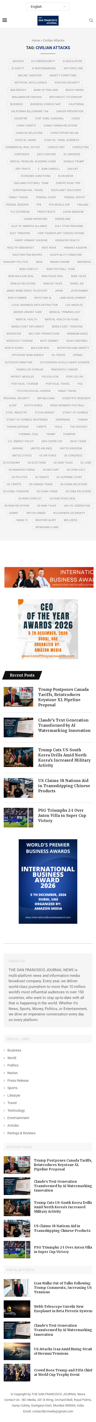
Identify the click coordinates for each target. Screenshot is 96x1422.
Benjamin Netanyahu (27, 97)
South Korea (33, 405)
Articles (13, 1125)
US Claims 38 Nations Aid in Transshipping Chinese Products (64, 785)
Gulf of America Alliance (29, 226)
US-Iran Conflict (30, 498)
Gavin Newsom (73, 211)
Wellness (71, 520)
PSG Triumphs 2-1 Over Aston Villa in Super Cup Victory (62, 815)
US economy (11, 462)
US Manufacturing (22, 469)
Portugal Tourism (24, 383)
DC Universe (72, 154)
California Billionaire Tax (29, 111)
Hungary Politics (15, 262)
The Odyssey (79, 426)
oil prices (58, 355)
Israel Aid (77, 283)
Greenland (62, 219)
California (76, 104)
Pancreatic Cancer (64, 369)
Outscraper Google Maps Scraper (65, 362)
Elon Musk (65, 176)
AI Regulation (72, 61)
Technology (16, 1110)
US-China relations (73, 484)
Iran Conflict (29, 269)
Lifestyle (13, 1095)
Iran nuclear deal (21, 276)
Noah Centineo (77, 340)
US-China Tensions (16, 491)
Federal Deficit (74, 197)
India (39, 262)
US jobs (85, 462)
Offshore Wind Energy (28, 355)
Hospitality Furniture (66, 254)
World (11, 1058)
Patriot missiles (22, 376)
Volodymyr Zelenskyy (69, 513)
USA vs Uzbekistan (77, 505)
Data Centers (46, 154)
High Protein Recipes (27, 254)
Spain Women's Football (67, 405)
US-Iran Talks (46, 505)
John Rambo (79, 290)
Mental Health (26, 319)
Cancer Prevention (69, 111)
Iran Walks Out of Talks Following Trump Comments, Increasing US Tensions (63, 1287)
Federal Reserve (17, 204)
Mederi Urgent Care (28, 312)
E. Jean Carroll (49, 169)
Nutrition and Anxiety (73, 348)
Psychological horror (34, 391)
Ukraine (17, 448)
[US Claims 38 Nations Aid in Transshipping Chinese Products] (18, 788)
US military (51, 469)
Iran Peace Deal (52, 276)
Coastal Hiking (26, 140)
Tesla (58, 426)
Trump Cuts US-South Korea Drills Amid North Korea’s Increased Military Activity (64, 758)
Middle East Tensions (67, 326)
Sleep (13, 405)
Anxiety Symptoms (63, 75)
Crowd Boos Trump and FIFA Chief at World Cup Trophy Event (63, 1372)
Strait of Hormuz (75, 412)
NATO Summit (49, 340)
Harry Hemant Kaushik (31, 240)
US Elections (37, 462)
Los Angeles (74, 305)
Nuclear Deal (40, 348)
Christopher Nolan (64, 133)
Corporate (22, 154)
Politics (12, 1065)
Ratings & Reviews (21, 1133)
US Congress (73, 455)
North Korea (14, 348)
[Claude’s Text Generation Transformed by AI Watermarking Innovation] (18, 727)
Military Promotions (44, 333)
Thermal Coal (28, 434)
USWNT (14, 513)
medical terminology (64, 312)
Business (16, 104)
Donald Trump (74, 161)
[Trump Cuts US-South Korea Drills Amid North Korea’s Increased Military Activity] (18, 757)
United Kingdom (71, 448)
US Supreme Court (69, 477)
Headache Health (67, 240)
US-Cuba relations (78, 491)
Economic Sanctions (36, 176)
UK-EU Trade (78, 441)
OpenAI (77, 355)
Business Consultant (45, 104)
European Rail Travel (28, 190)
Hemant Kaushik (75, 247)
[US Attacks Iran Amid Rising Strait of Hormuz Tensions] (17, 1351)
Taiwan (82, 419)
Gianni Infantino (36, 219)
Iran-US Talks (53, 283)
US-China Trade (47, 491)
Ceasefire (21, 118)
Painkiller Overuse (30, 369)
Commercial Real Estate (22, 147)
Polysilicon (50, 376)
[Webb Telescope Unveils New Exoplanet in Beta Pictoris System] (17, 1309)
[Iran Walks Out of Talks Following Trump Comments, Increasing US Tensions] (17, 1287)
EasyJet (73, 169)
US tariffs (14, 484)
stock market (45, 412)
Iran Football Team (60, 269)
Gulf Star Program (69, 226)
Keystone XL (43, 297)
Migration (13, 333)
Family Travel (19, 197)
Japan (59, 290)
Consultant (56, 147)
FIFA (38, 204)
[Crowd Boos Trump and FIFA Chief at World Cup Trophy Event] (17, 1372)
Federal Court (46, 197)
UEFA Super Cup (52, 441)
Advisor (18, 61)
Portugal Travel (58, 383)
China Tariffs (26, 125)
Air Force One (73, 68)
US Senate (42, 477)
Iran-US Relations (23, 283)
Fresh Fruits (46, 211)
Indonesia (84, 262)
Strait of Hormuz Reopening (27, 419)
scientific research (76, 398)
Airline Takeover (30, 75)
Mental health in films (62, 319)
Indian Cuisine (60, 262)
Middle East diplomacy (27, 326)
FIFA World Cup (59, 204)
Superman (62, 419)
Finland (82, 204)
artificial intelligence (30, 82)
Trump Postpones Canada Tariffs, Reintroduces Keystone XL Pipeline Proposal (63, 697)
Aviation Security (67, 82)
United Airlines (41, 448)
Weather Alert (45, 520)
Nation (12, 1073)
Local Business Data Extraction (34, 305)
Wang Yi (22, 520)
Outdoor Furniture (18, 362)
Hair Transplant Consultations (61, 233)
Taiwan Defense (17, 426)
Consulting (80, 147)
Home (36, 40)
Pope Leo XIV (74, 376)
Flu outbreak (20, 211)
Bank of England (46, 90)
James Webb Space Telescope (26, 290)
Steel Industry (16, 412)
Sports (12, 1088)
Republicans (46, 398)
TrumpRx (69, 434)
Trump (50, 434)
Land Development (72, 297)
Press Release (18, 1080)
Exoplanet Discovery (66, 190)
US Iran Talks (63, 462)
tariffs (41, 426)
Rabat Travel (67, 391)
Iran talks (78, 276)
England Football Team (31, 183)
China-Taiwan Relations (60, 125)
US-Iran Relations (17, 505)
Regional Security (16, 398)
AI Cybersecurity (43, 61)
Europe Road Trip (68, 183)
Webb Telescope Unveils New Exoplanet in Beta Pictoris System (63, 1309)
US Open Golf (75, 469)
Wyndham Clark (47, 527)
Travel (11, 1103)
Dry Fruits (23, 169)
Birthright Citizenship (65, 97)
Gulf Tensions (20, 233)
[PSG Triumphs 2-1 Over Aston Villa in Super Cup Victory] (18, 817)
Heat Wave (49, 247)
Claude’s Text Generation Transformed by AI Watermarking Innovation (64, 725)
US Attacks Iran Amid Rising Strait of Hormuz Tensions (63, 1351)
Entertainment (18, 1118)
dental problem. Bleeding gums (33, 161)
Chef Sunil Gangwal (49, 118)
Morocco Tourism (19, 340)
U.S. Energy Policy (21, 441)
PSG (80, 383)
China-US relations (29, 133)
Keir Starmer (17, 297)
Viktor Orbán (36, 513)
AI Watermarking (44, 68)
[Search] (91, 21)
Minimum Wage (77, 333)
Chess (75, 118)
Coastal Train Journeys (61, 140)
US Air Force (48, 455)
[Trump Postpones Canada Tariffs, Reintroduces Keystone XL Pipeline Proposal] (18, 697)
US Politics (20, 477)
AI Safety (17, 68)
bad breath (18, 90)
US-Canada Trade (41, 484)
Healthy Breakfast (20, 247)
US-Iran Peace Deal (62, 498)
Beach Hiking (74, 90)
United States (22, 455)
